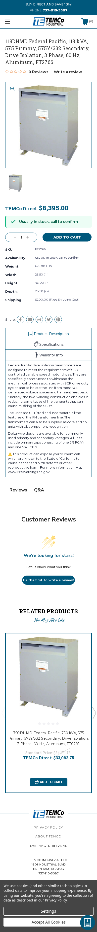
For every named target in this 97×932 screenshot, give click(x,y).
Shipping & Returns (48, 845)
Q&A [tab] (39, 490)
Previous (3, 713)
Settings (48, 911)
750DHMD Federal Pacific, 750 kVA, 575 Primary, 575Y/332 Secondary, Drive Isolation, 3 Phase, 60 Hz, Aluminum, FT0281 (48, 738)
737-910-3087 (55, 10)
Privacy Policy (48, 827)
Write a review (68, 72)
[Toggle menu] (14, 21)
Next (94, 713)
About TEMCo (48, 836)
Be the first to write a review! (48, 580)
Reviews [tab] (18, 490)
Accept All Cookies (49, 922)
